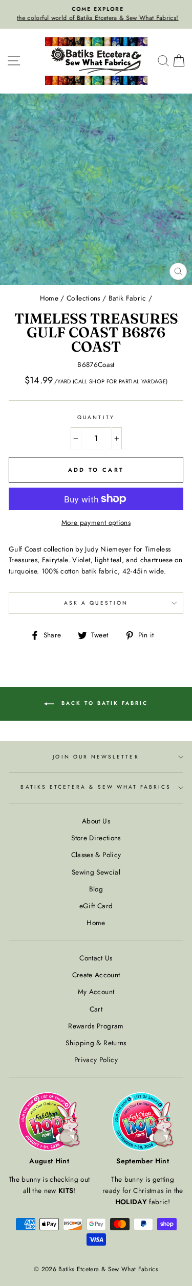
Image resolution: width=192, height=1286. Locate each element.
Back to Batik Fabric (103, 703)
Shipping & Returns (96, 1043)
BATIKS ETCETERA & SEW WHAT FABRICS (95, 787)
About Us (96, 821)
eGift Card (96, 906)
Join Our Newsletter (96, 757)
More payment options (96, 522)
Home (49, 298)
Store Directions (95, 838)
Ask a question (96, 603)
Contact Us (95, 958)
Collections (83, 298)
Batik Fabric (127, 298)
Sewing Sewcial (96, 872)
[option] (96, 14)
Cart (96, 1009)
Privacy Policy (96, 1059)
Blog (96, 889)
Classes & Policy (96, 854)
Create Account (96, 975)
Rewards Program (95, 1026)
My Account (96, 991)
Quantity (95, 417)
